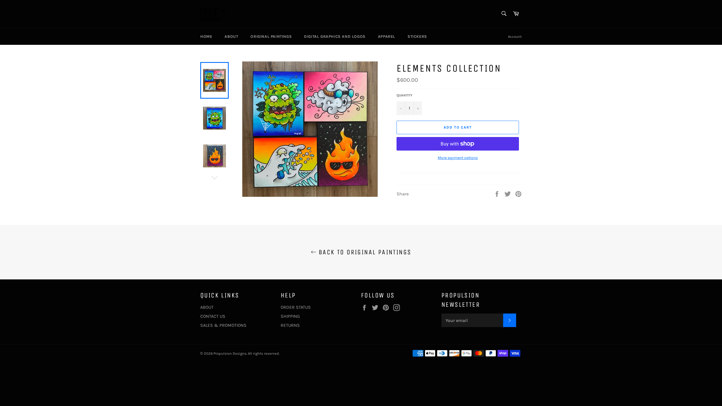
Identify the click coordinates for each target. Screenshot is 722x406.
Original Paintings (271, 36)
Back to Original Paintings (363, 252)
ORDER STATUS (296, 307)
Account (515, 36)
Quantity (404, 95)
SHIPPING (290, 316)
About (231, 36)
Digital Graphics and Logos (335, 36)
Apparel (386, 36)
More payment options (458, 157)
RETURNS (290, 325)
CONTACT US (212, 316)
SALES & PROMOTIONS (223, 325)
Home (206, 36)
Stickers (417, 36)
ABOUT (206, 307)
